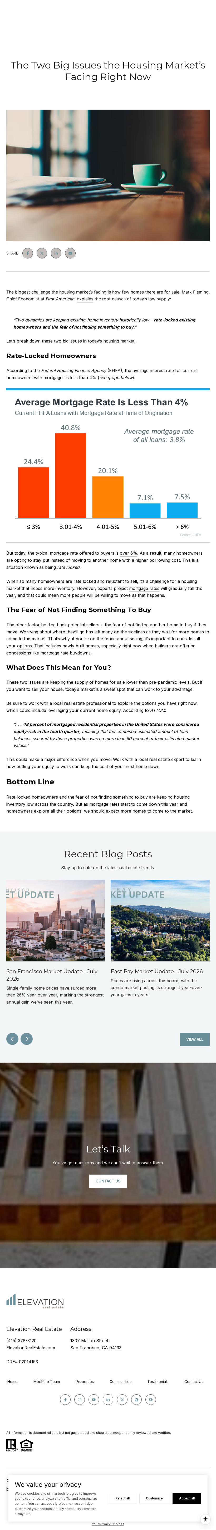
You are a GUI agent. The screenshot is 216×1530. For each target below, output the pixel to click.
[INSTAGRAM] (79, 1399)
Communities (120, 1381)
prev (12, 1039)
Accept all (187, 1498)
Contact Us (193, 1381)
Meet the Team (46, 1381)
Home (12, 1381)
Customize (154, 1498)
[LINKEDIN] (108, 1399)
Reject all (122, 1498)
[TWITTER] (122, 1399)
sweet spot (114, 689)
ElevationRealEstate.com (30, 1347)
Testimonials (158, 1381)
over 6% (128, 553)
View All (194, 1039)
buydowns (80, 653)
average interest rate (153, 370)
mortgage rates (144, 588)
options (24, 645)
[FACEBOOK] (65, 1399)
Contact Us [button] (108, 1181)
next (27, 1039)
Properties (85, 1381)
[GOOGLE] (150, 1399)
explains (85, 298)
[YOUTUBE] (94, 1399)
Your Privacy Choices (108, 1524)
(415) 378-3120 (21, 1340)
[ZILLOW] (136, 1399)
